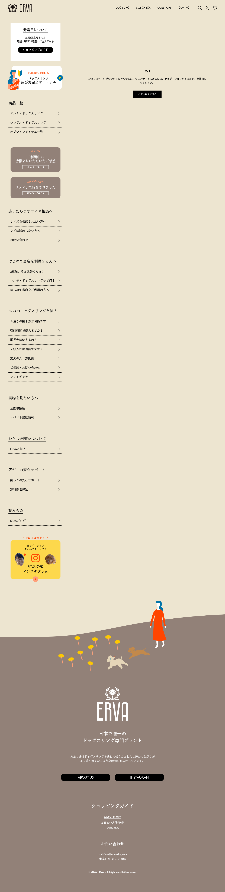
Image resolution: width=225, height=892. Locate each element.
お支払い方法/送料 (112, 822)
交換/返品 (112, 828)
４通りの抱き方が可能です (28, 321)
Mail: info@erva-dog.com (112, 854)
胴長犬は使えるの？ (23, 340)
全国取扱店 (17, 408)
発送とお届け (112, 817)
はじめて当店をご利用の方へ (29, 290)
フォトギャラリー (22, 377)
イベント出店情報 (22, 417)
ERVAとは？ (18, 449)
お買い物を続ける (147, 94)
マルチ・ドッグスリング (26, 113)
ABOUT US (86, 777)
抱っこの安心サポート (25, 480)
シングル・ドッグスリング (28, 123)
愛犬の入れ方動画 (22, 358)
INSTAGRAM (139, 777)
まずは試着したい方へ (25, 231)
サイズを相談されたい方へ (28, 221)
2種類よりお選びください (27, 271)
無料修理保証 (19, 489)
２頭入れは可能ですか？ (26, 349)
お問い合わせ (19, 240)
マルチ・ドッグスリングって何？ (32, 281)
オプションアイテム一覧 (26, 132)
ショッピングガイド (35, 50)
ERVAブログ (18, 521)
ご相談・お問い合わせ (25, 368)
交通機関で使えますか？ (26, 330)
